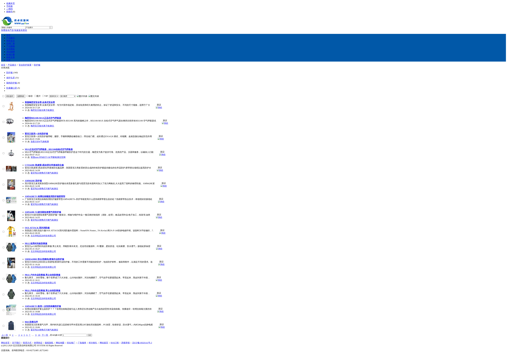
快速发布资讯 (20, 30)
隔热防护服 (11, 83)
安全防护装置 (25, 65)
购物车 (9, 12)
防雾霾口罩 (11, 88)
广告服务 (82, 343)
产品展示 (12, 65)
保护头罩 (10, 78)
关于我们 (16, 343)
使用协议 (38, 343)
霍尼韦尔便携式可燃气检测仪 (44, 173)
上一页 (4, 335)
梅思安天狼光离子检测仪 (42, 110)
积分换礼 (93, 343)
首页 (3, 65)
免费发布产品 (7, 30)
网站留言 (104, 343)
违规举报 (125, 343)
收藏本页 (10, 3)
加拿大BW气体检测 (40, 141)
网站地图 (60, 343)
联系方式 (27, 343)
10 (39, 335)
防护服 (37, 65)
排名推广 (71, 343)
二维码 (9, 9)
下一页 (45, 335)
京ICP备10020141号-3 (142, 343)
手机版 (9, 6)
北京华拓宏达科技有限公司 (43, 236)
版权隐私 (49, 343)
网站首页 (5, 343)
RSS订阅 (115, 343)
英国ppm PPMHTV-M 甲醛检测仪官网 (48, 157)
